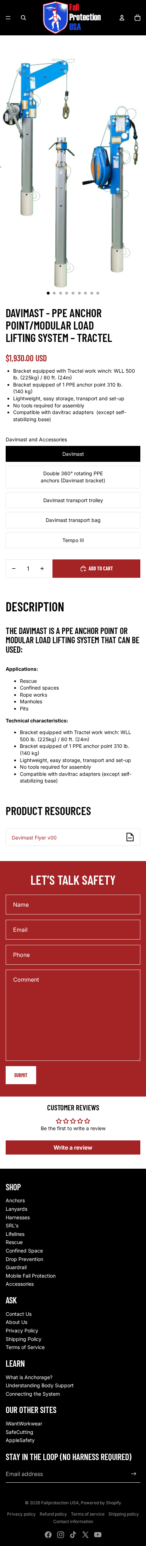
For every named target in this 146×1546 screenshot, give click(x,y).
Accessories (20, 1284)
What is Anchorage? (29, 1377)
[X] (85, 1534)
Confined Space (24, 1251)
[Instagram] (60, 1534)
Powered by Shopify (101, 1502)
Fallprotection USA (60, 1502)
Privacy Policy (22, 1330)
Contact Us (19, 1314)
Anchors (15, 1200)
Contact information (73, 1521)
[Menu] (8, 18)
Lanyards (16, 1209)
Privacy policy (21, 1514)
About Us (16, 1322)
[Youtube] (98, 1534)
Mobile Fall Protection (31, 1276)
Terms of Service (25, 1347)
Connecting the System (33, 1394)
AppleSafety (20, 1440)
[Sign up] (133, 1474)
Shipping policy (123, 1514)
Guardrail (16, 1267)
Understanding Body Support (40, 1385)
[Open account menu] (122, 17)
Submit (21, 1075)
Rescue (14, 1242)
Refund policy (53, 1514)
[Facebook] (48, 1534)
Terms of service (88, 1514)
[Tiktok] (73, 1534)
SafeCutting (19, 1432)
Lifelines (15, 1234)
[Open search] (23, 17)
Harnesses (18, 1217)
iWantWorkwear (24, 1423)
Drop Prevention (24, 1259)
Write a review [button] (73, 1147)
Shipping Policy (23, 1339)
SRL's (12, 1225)
